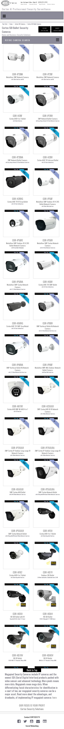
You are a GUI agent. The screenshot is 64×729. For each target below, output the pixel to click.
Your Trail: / (5, 24)
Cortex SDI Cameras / (20, 24)
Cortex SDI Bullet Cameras (34, 24)
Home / (11, 24)
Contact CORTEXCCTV (32, 717)
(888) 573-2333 (42, 2)
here (54, 697)
